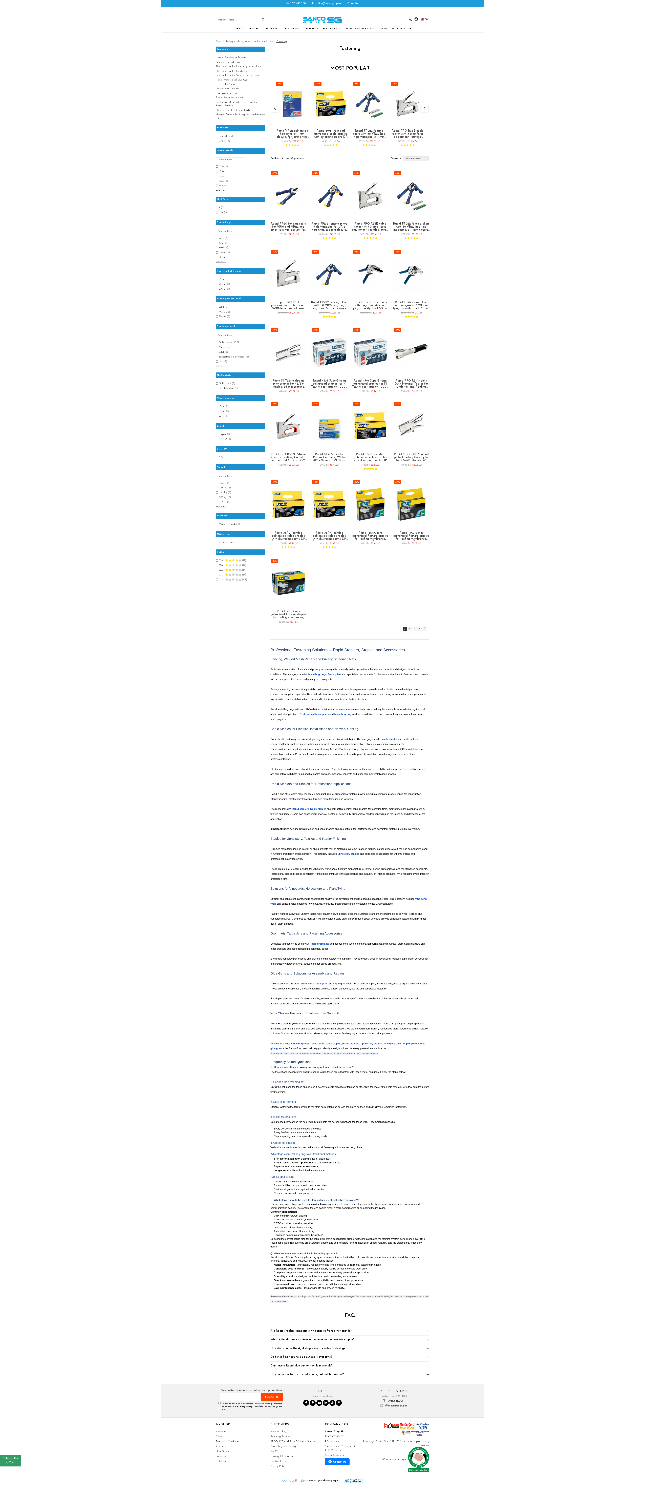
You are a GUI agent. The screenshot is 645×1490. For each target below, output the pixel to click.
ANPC (274, 1451)
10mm (222, 252)
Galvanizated (226, 342)
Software (221, 1456)
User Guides (222, 1451)
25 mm (222, 284)
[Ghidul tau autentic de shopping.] (289, 1480)
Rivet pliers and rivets (228, 93)
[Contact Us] (410, 19)
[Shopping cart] (416, 19)
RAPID (223, 439)
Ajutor (354, 3)
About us (221, 1432)
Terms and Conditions (227, 1441)
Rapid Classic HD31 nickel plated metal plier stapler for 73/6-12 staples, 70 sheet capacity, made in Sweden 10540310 (411, 457)
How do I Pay (278, 1432)
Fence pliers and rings (228, 62)
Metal (222, 347)
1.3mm (222, 411)
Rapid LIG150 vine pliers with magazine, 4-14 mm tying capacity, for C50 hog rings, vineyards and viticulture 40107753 (370, 305)
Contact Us (404, 29)
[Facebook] (306, 1403)
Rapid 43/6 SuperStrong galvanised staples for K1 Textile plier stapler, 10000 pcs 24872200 (329, 383)
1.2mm (222, 406)
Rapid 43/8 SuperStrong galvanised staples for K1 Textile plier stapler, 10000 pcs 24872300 (370, 383)
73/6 (221, 181)
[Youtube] (319, 1403)
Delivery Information (281, 1456)
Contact (220, 1436)
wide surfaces (226, 542)
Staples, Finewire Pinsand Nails (233, 110)
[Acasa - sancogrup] (322, 20)
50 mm (222, 289)
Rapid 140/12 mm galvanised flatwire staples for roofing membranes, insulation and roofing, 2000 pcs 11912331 (411, 536)
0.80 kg (223, 497)
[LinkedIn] (326, 1403)
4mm (221, 238)
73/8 (221, 186)
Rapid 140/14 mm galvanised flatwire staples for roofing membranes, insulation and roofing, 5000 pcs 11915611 (288, 614)
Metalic (223, 312)
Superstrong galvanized (232, 357)
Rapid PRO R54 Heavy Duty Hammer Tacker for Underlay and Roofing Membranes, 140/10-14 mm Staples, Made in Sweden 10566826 (411, 383)
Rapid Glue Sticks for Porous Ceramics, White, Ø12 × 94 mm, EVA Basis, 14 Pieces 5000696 (329, 457)
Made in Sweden (228, 524)
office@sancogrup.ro (328, 3)
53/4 (221, 176)
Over (222, 560)
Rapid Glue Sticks (225, 84)
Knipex (222, 434)
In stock (223, 136)
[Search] (263, 20)
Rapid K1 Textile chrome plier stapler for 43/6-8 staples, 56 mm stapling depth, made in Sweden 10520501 (288, 383)
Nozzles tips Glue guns (228, 89)
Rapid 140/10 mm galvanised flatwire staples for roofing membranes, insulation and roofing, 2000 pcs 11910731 (370, 536)
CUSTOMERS (279, 1424)
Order (222, 141)
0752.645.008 (297, 3)
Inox (221, 361)
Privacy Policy (244, 1407)
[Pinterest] (313, 1403)
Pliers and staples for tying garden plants (238, 66)
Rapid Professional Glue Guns (232, 80)
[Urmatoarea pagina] (424, 629)
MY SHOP (223, 1424)
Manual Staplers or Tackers (231, 57)
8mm (221, 248)
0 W (221, 457)
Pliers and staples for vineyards (233, 71)
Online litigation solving (283, 1446)
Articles (220, 1446)
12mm (222, 257)
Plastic (222, 316)
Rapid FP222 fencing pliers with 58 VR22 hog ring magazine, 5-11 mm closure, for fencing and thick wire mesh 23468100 (329, 305)
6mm (221, 243)
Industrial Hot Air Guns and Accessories (238, 75)
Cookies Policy (278, 1461)
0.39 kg (223, 492)
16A (221, 212)
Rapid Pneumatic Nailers (229, 97)
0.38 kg (223, 488)
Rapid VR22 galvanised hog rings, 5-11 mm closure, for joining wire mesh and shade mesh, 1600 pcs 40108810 (292, 133)
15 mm (222, 279)
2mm (221, 416)
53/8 (221, 166)
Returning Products (280, 1436)
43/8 (221, 171)
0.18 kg (222, 483)
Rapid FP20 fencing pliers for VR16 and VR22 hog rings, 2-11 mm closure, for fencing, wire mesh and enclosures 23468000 (288, 226)
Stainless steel (226, 388)
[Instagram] (339, 1403)
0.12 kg (222, 502)
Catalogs (221, 1461)
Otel (221, 307)
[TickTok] (332, 1403)
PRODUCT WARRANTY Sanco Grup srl (292, 1441)
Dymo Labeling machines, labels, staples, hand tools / (246, 41)
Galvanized (225, 383)
